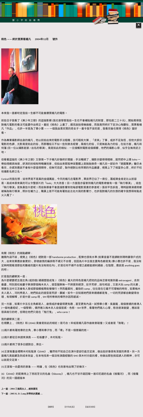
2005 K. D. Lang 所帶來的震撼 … (26, 393)
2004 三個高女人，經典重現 (24, 389)
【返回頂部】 (90, 407)
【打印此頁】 (69, 407)
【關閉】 (51, 407)
